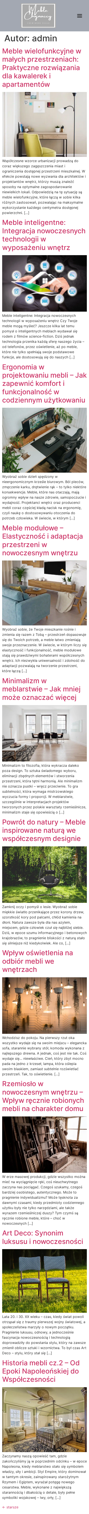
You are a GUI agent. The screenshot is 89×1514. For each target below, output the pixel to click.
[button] (80, 16)
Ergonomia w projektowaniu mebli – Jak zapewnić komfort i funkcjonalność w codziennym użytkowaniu (44, 383)
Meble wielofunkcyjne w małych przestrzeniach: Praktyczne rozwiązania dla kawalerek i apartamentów (41, 68)
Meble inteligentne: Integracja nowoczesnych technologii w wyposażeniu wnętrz (44, 234)
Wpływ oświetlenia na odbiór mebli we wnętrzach (37, 961)
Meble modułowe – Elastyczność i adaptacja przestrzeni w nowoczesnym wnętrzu (42, 540)
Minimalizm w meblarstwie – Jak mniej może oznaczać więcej (41, 689)
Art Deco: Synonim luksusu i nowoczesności (42, 1237)
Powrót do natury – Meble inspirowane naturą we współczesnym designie (44, 830)
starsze (10, 1507)
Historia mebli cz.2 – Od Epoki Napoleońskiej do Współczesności (41, 1371)
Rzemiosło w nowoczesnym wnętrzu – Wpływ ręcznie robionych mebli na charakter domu (43, 1096)
